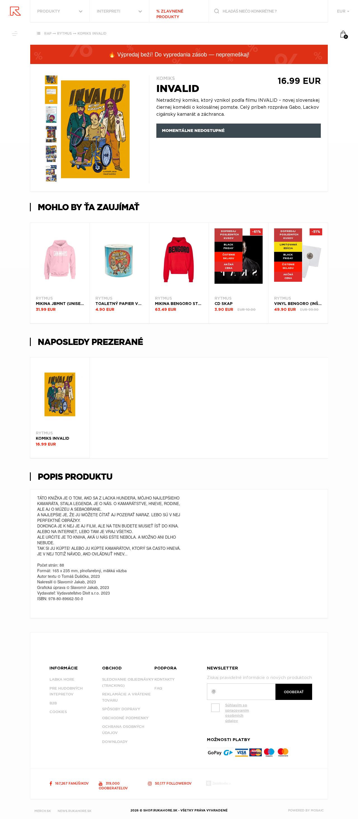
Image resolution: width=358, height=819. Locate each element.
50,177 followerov (173, 783)
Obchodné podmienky (125, 718)
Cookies (58, 712)
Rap (47, 33)
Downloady (115, 742)
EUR (342, 11)
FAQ (158, 688)
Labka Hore (62, 679)
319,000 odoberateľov (113, 785)
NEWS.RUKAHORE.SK (74, 811)
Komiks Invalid (91, 33)
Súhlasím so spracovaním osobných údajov (237, 713)
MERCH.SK (42, 811)
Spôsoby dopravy (121, 709)
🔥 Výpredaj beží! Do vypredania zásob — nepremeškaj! (179, 54)
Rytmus (64, 33)
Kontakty (164, 679)
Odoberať (294, 692)
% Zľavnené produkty (169, 14)
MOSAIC (317, 810)
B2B (53, 703)
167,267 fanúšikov (71, 783)
